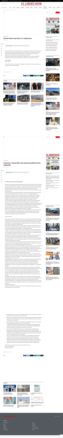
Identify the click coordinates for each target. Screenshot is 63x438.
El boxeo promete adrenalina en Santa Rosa (52, 84)
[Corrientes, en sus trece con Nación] (37, 400)
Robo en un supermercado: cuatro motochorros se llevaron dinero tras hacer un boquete (52, 278)
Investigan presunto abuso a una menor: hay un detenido (37, 91)
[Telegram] (1, 53)
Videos (14, 7)
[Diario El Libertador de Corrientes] (31, 4)
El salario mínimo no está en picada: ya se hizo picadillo (8, 406)
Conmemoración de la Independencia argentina (8, 394)
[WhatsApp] (1, 55)
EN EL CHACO (49, 37)
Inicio (10, 7)
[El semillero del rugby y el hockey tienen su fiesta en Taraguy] (53, 241)
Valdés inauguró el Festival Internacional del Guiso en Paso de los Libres (52, 69)
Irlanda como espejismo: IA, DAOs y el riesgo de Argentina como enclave (22, 394)
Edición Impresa (5, 36)
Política (18, 7)
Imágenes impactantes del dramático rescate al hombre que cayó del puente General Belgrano (37, 104)
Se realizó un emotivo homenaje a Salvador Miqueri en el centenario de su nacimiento (53, 263)
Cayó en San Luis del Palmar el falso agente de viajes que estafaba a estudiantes (9, 104)
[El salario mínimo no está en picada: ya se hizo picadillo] (9, 400)
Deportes (40, 7)
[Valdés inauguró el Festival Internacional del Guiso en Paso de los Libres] (53, 62)
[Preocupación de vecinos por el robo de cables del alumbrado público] (53, 227)
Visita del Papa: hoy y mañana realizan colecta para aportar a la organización (52, 128)
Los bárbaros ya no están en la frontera (36, 394)
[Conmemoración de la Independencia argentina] (9, 388)
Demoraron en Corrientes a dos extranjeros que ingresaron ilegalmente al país (23, 91)
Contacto (58, 7)
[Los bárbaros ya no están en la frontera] (37, 388)
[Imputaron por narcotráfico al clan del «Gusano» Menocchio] (23, 98)
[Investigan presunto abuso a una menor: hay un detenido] (37, 86)
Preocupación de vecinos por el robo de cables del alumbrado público (52, 234)
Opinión (50, 7)
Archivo (54, 7)
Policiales (35, 7)
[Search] (61, 7)
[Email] (1, 51)
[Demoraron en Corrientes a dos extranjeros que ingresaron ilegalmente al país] (23, 86)
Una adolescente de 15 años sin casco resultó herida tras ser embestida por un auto (53, 219)
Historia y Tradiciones (45, 7)
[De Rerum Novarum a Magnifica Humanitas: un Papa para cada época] (23, 400)
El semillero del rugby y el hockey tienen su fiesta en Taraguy (52, 248)
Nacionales (22, 7)
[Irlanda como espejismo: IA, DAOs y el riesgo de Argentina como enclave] (23, 388)
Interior (31, 7)
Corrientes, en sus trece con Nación (36, 406)
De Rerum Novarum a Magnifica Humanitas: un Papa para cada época (23, 406)
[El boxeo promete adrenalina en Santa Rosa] (53, 77)
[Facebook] (1, 46)
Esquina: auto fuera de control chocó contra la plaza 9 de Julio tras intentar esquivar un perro (9, 91)
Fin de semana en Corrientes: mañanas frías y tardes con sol (51, 99)
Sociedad (27, 7)
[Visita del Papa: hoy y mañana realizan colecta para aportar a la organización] (53, 121)
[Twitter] (1, 48)
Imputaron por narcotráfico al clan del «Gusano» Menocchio (22, 103)
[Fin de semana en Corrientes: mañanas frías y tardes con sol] (53, 92)
